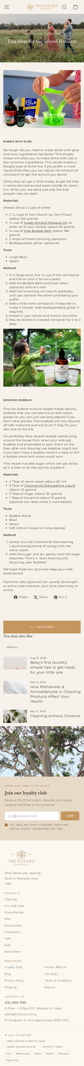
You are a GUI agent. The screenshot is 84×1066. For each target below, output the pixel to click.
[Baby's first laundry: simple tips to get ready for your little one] (15, 663)
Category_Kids (33, 33)
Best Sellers (13, 951)
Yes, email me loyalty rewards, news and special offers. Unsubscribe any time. (39, 826)
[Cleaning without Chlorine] (15, 716)
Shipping (11, 987)
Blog (8, 974)
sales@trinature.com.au (21, 1014)
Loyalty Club (13, 967)
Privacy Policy (15, 980)
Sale (8, 938)
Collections (12, 932)
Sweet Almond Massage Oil (45, 223)
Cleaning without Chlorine (55, 716)
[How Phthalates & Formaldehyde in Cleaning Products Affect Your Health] (15, 687)
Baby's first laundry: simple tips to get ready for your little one (52, 667)
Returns (50, 987)
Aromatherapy (14, 912)
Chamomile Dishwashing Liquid (49, 485)
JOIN (70, 815)
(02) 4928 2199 (15, 1002)
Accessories (13, 925)
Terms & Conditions (58, 980)
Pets (8, 919)
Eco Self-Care (14, 906)
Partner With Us (55, 967)
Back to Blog (45, 626)
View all (12, 647)
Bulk (8, 945)
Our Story (51, 974)
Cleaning (11, 899)
